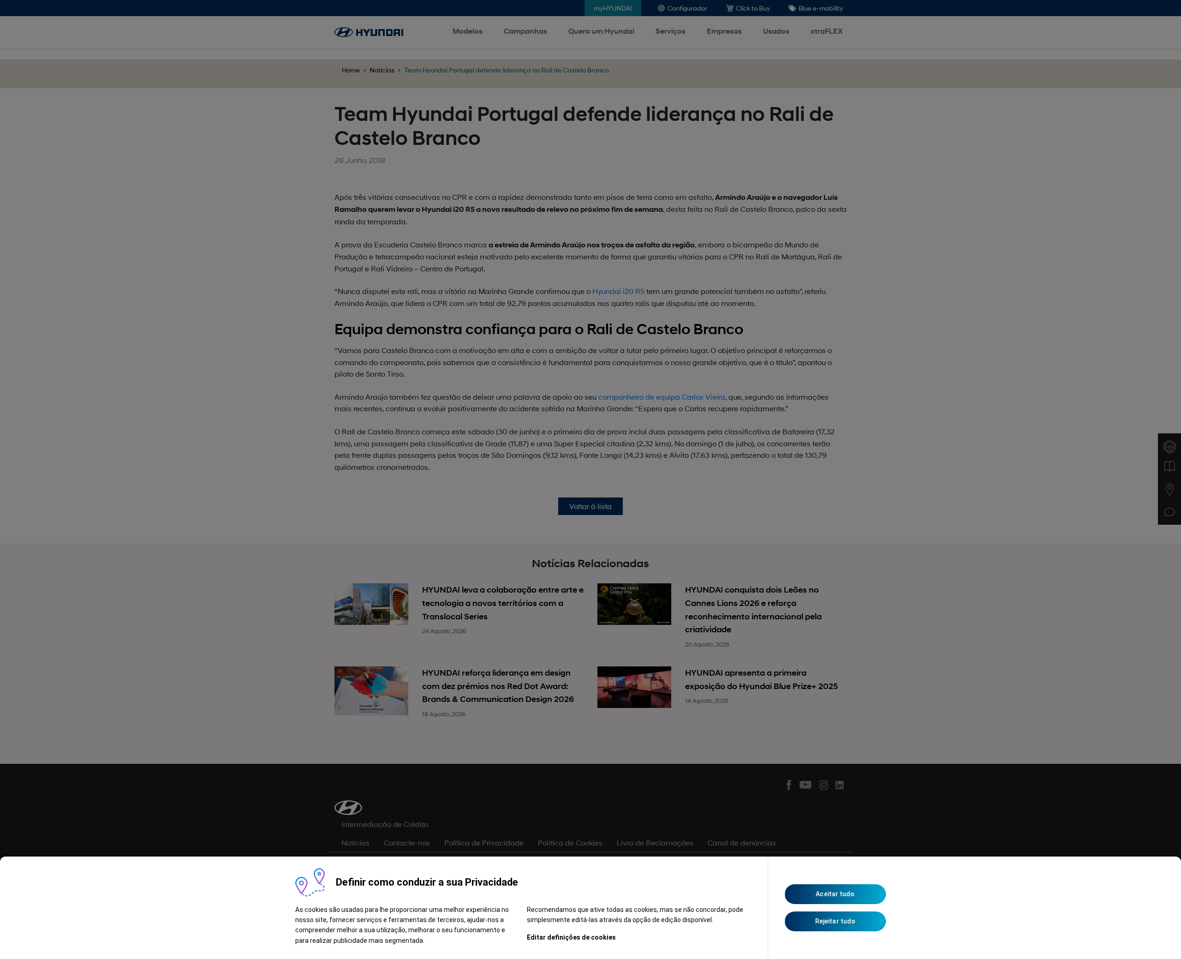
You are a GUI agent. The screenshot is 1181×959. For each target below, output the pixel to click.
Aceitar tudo (835, 894)
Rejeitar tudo (835, 921)
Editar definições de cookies (571, 937)
